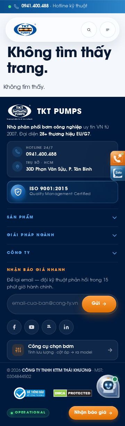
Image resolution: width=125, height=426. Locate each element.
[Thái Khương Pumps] (25, 30)
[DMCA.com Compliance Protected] (72, 393)
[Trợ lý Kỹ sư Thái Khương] (108, 385)
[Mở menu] (108, 30)
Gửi (96, 304)
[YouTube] (31, 327)
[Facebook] (14, 327)
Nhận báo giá (90, 413)
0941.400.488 (41, 154)
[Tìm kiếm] (89, 30)
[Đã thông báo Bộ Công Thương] (29, 393)
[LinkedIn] (66, 327)
